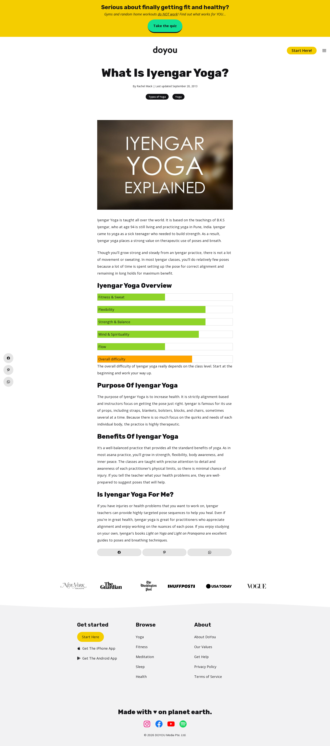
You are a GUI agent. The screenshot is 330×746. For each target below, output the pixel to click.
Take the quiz (165, 25)
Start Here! (302, 50)
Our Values (203, 646)
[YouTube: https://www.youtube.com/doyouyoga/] (171, 724)
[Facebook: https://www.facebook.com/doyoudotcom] (159, 724)
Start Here (90, 637)
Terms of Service (208, 676)
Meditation (145, 656)
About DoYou (205, 637)
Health (141, 676)
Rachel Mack (144, 86)
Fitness (142, 646)
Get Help (201, 656)
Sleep (140, 666)
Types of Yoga (157, 96)
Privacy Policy (205, 666)
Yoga (178, 96)
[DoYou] (165, 50)
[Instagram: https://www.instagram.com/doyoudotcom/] (147, 724)
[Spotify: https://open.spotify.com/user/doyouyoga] (183, 724)
